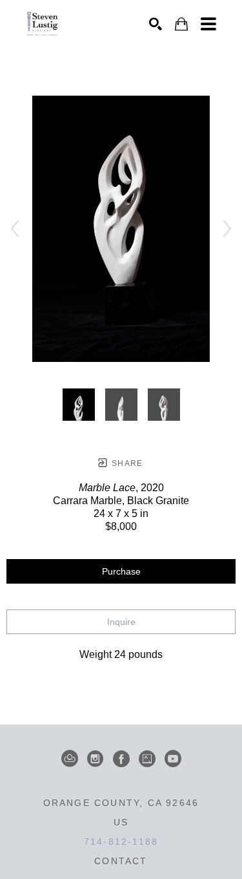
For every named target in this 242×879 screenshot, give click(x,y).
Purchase (121, 571)
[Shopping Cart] (181, 24)
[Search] (155, 23)
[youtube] (173, 758)
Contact (120, 861)
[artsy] (147, 758)
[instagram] (95, 758)
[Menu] (208, 23)
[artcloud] (69, 758)
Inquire (121, 622)
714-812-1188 (121, 841)
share (126, 463)
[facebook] (121, 758)
